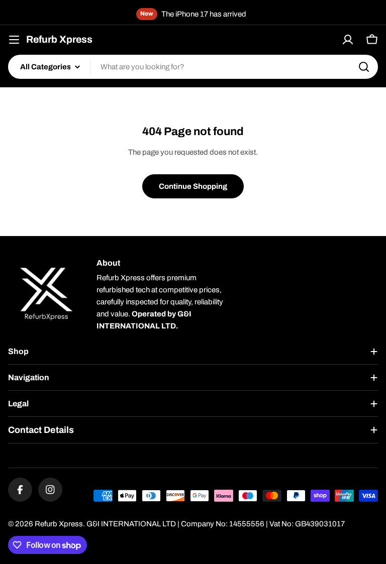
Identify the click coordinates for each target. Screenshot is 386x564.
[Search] (364, 67)
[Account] (348, 40)
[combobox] (193, 67)
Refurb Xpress (59, 39)
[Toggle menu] (14, 40)
